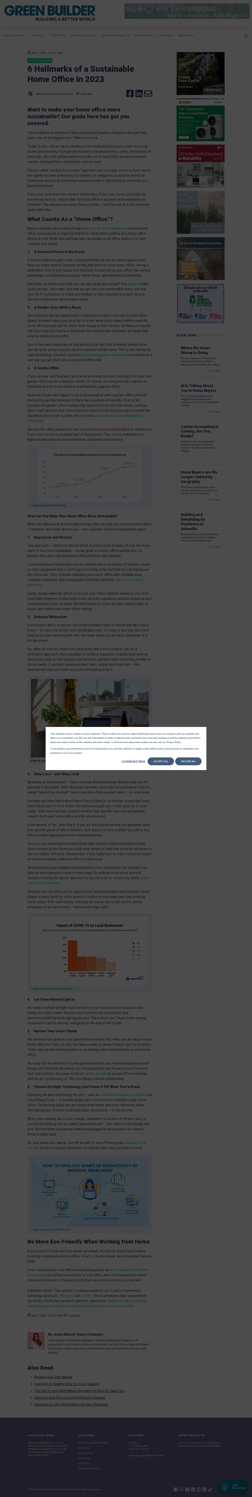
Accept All (161, 761)
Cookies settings (133, 761)
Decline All (188, 761)
